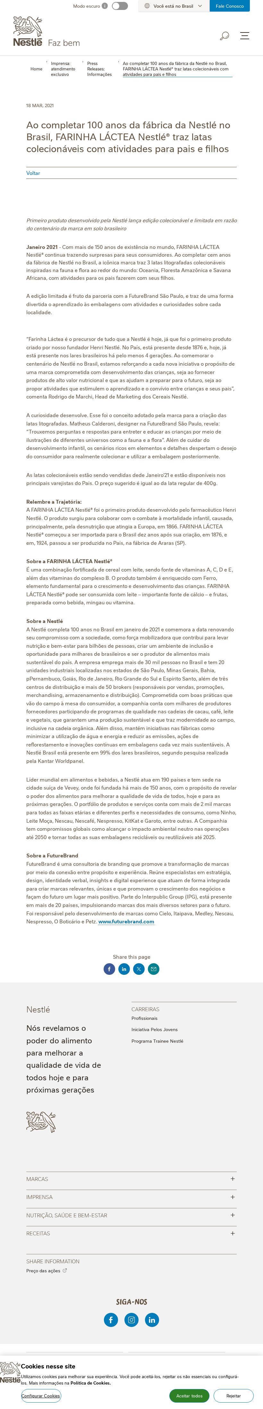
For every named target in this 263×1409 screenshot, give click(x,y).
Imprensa (130, 1196)
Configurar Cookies (40, 1395)
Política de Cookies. (91, 1383)
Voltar (33, 172)
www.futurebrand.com (126, 921)
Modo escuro (86, 6)
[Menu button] (245, 36)
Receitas (130, 1232)
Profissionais (144, 1018)
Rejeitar (233, 1395)
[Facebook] (111, 1320)
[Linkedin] (152, 1320)
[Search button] (224, 36)
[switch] (120, 6)
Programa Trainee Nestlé (157, 1041)
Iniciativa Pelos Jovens (155, 1029)
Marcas (130, 1178)
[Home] (71, 31)
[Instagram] (131, 1320)
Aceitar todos (189, 1395)
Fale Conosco (230, 6)
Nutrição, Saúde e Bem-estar (130, 1214)
